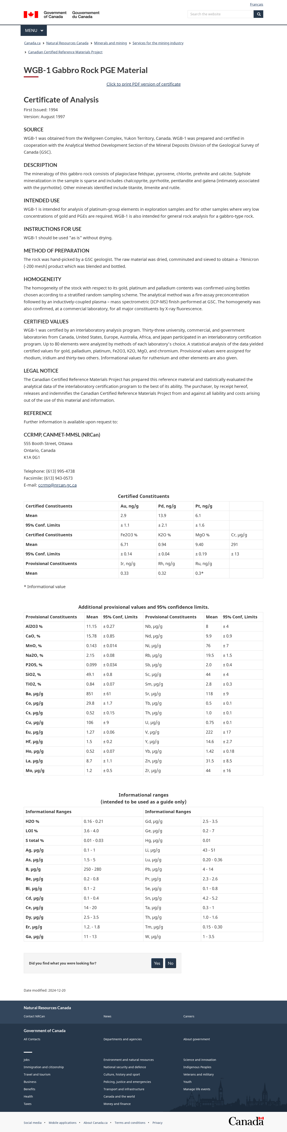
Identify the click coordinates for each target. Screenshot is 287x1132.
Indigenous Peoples (197, 1067)
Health (28, 1096)
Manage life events (196, 1089)
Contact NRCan (34, 1016)
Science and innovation (199, 1060)
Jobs (27, 1060)
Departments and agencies (123, 1039)
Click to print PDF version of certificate (144, 84)
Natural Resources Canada (67, 43)
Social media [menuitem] (33, 1123)
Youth (187, 1082)
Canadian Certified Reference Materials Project (65, 52)
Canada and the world (119, 1096)
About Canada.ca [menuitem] (96, 1123)
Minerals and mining (110, 43)
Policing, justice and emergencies (127, 1082)
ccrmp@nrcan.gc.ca (57, 485)
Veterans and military (198, 1074)
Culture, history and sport (122, 1074)
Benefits (29, 1089)
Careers (188, 1016)
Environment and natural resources (129, 1060)
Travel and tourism (37, 1074)
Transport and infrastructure (124, 1089)
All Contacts (32, 1039)
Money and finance (117, 1104)
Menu (31, 30)
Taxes (28, 1104)
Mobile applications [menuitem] (62, 1123)
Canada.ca (32, 43)
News (107, 1016)
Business (30, 1082)
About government (196, 1039)
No (170, 963)
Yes (157, 963)
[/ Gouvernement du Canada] (61, 15)
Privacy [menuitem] (157, 1123)
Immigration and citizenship (44, 1067)
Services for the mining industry (158, 43)
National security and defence (125, 1067)
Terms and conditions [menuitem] (130, 1123)
